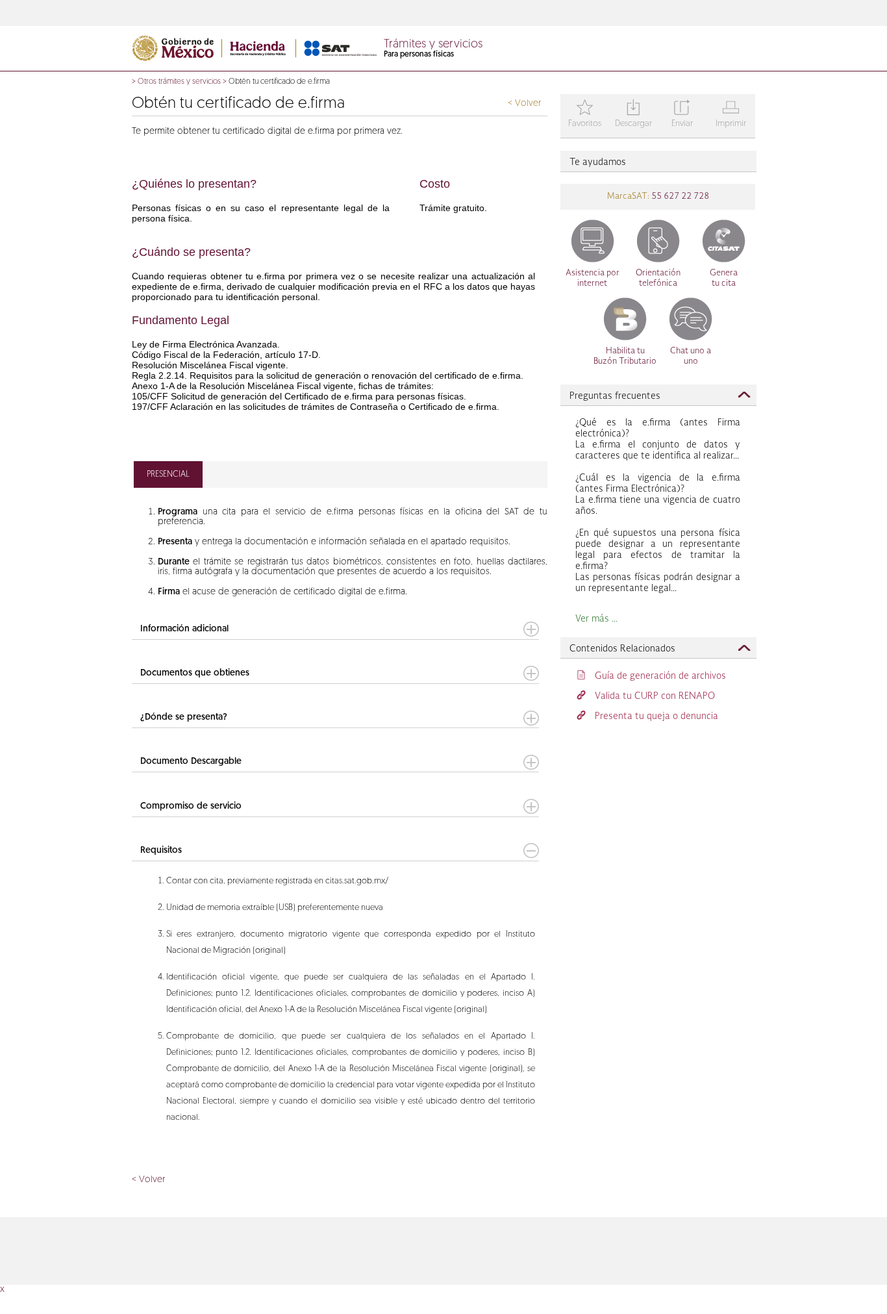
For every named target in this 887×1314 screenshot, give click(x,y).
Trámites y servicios (433, 45)
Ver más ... (596, 619)
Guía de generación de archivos (660, 676)
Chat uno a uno (690, 356)
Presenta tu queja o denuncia (656, 716)
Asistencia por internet (592, 278)
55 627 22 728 (679, 196)
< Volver (524, 103)
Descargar (633, 114)
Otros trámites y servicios (179, 82)
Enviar (682, 114)
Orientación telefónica (658, 278)
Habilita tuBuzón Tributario (624, 356)
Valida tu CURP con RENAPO (655, 696)
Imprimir (731, 114)
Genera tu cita (724, 278)
